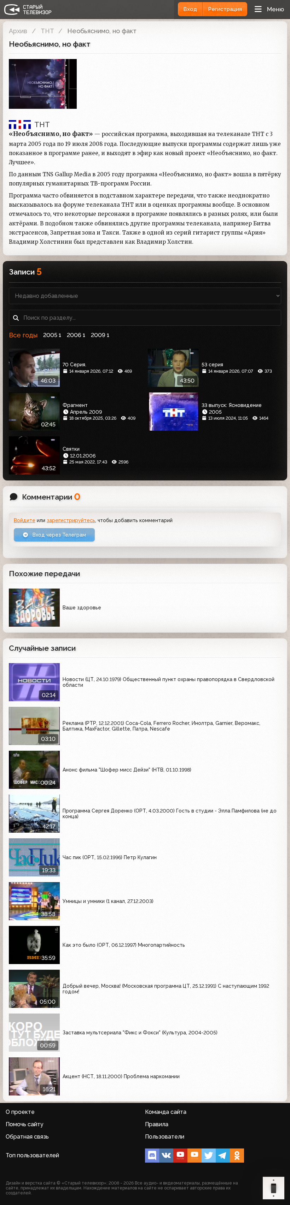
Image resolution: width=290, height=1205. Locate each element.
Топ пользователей (32, 1155)
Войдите (24, 520)
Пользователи (164, 1136)
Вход (190, 9)
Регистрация (225, 9)
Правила (156, 1124)
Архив (18, 31)
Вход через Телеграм (58, 535)
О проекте (20, 1112)
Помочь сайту (25, 1124)
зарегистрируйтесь (71, 520)
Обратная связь (27, 1136)
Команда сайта (165, 1112)
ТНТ (47, 31)
